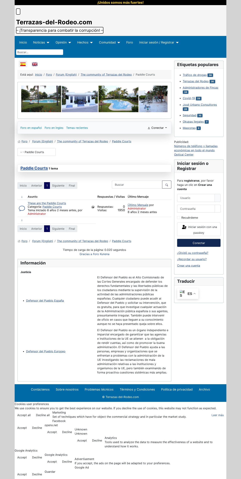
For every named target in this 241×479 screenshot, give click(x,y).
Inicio (23, 42)
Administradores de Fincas (200, 87)
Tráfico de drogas (195, 75)
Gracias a (86, 254)
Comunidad (107, 42)
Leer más (218, 415)
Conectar (199, 243)
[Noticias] (47, 42)
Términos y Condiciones (137, 389)
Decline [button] (37, 427)
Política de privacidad (177, 389)
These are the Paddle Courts (47, 203)
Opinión (61, 42)
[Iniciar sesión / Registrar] (176, 42)
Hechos (82, 42)
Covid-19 (189, 98)
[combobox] (39, 52)
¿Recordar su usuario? (192, 259)
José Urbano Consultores (200, 104)
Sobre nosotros (67, 389)
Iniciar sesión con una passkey (202, 229)
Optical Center (184, 154)
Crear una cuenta (188, 265)
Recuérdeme (189, 217)
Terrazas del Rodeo (196, 81)
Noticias (39, 42)
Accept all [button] (24, 415)
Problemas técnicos (99, 389)
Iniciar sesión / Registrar (156, 42)
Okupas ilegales (193, 121)
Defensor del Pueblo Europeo (45, 351)
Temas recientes (77, 127)
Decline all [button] (43, 415)
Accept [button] (22, 427)
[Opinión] (69, 42)
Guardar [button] (50, 471)
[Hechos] (90, 42)
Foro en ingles (54, 127)
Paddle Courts (34, 168)
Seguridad (189, 115)
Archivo (204, 389)
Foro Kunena (101, 254)
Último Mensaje (138, 205)
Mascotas (189, 128)
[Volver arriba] (236, 474)
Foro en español (31, 127)
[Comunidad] (118, 42)
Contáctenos (40, 389)
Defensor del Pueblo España (45, 300)
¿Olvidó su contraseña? (192, 253)
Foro (129, 42)
